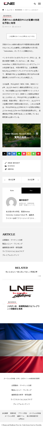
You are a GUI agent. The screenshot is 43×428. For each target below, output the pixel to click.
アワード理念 (22, 413)
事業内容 (13, 413)
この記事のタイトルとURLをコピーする (22, 36)
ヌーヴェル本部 (10, 416)
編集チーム (20, 416)
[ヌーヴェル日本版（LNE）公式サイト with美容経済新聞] (9, 3)
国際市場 (10, 169)
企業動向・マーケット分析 (12, 240)
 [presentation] (39, 276)
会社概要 (5, 413)
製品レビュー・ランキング (12, 244)
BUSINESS (11, 166)
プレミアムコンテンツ (10, 255)
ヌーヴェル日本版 (35, 413)
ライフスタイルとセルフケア (13, 251)
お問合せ (21, 419)
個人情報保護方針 (32, 416)
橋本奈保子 (16, 163)
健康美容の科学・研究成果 (12, 247)
